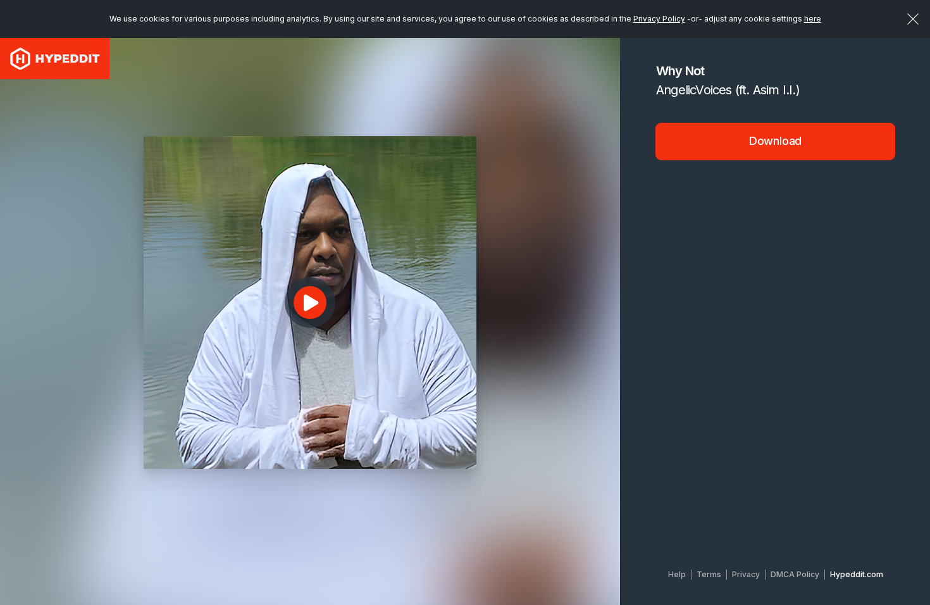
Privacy (746, 574)
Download (775, 140)
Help (677, 574)
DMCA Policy (795, 574)
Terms (709, 574)
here (812, 18)
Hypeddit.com (856, 574)
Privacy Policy (659, 18)
